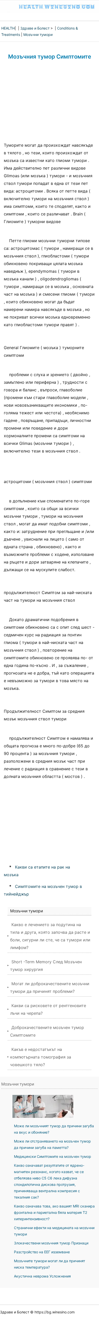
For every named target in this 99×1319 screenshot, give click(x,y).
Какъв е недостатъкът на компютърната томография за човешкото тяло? (40, 1057)
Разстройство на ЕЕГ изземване (42, 1252)
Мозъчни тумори (38, 34)
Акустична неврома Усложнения (42, 1276)
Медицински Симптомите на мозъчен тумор (52, 1156)
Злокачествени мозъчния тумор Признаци (51, 1243)
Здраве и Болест (35, 28)
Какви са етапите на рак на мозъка (37, 870)
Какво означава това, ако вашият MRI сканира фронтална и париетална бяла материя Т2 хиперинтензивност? (54, 1212)
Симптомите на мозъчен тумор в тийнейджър (43, 890)
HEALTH (8, 28)
